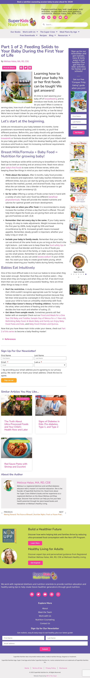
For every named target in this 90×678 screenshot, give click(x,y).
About (45, 608)
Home (27, 668)
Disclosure (63, 668)
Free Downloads (27, 35)
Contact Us (45, 623)
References (10, 339)
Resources (63, 35)
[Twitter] (66, 17)
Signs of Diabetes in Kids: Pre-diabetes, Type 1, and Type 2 (49, 424)
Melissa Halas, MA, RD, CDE (16, 61)
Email (4, 362)
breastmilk (6, 138)
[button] (21, 67)
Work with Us (29, 31)
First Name (6, 355)
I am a (37, 362)
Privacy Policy (51, 668)
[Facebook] (48, 17)
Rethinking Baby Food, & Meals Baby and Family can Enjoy (32, 321)
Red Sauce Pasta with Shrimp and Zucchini (15, 465)
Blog (51, 35)
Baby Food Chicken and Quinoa (43, 324)
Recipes (43, 35)
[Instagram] (54, 17)
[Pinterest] (43, 17)
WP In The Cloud (51, 676)
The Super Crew (47, 31)
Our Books (16, 31)
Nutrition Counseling (45, 619)
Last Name (39, 355)
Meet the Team (45, 612)
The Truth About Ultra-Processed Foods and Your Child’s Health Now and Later (16, 425)
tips (57, 245)
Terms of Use (37, 668)
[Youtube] (60, 17)
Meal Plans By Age (68, 31)
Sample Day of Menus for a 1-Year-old (48, 318)
